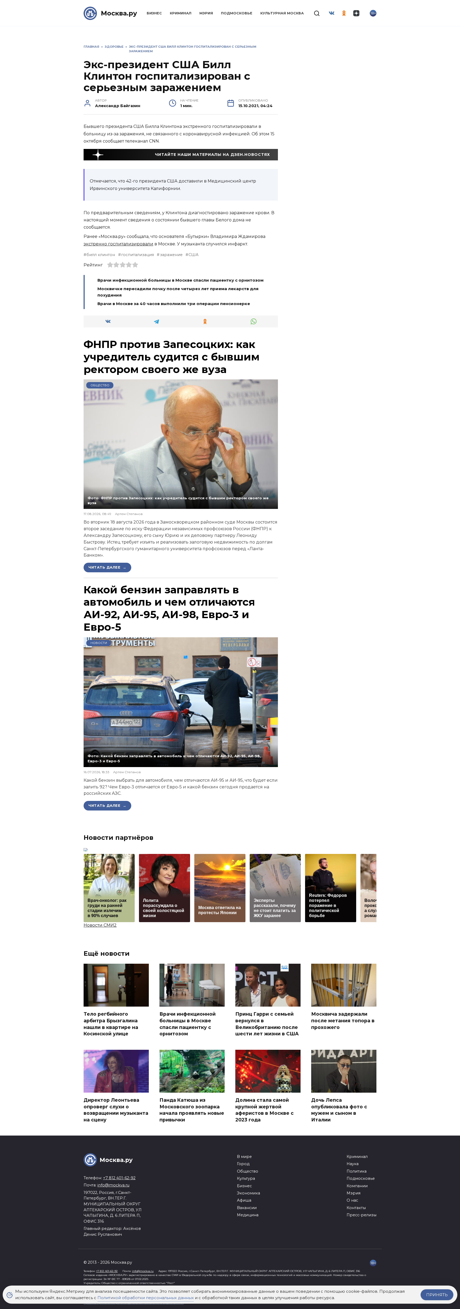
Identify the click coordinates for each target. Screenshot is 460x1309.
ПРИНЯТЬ (437, 1294)
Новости (99, 643)
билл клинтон (101, 254)
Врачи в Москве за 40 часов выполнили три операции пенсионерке (173, 303)
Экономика (248, 1193)
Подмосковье (236, 13)
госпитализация (137, 254)
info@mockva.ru (113, 1185)
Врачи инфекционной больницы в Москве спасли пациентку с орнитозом (180, 280)
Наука (353, 1163)
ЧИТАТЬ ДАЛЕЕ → (107, 567)
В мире (244, 1156)
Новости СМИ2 (100, 925)
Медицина (247, 1215)
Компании (357, 1186)
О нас (352, 1200)
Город (243, 1163)
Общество (100, 385)
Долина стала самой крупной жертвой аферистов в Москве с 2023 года (264, 1109)
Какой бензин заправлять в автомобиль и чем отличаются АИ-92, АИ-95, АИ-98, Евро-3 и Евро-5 (169, 608)
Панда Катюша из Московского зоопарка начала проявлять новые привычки (191, 1109)
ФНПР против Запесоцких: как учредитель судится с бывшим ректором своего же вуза (172, 357)
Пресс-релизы (361, 1215)
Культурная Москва (282, 13)
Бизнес (154, 13)
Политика (357, 1171)
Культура (246, 1178)
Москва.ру (119, 13)
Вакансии (247, 1207)
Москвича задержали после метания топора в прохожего (343, 1020)
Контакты (356, 1207)
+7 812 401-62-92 (119, 1178)
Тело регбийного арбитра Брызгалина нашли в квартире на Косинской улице (111, 1023)
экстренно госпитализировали (118, 243)
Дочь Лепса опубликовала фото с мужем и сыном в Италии (339, 1109)
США (193, 254)
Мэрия (206, 13)
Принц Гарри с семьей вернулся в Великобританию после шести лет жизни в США (267, 1023)
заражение (171, 254)
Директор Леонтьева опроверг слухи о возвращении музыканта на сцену (116, 1109)
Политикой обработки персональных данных (145, 1297)
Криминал (180, 13)
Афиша (244, 1200)
